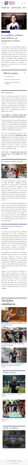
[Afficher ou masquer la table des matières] (21, 73)
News (3, 341)
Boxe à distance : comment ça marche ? (12, 79)
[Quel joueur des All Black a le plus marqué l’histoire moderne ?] (14, 384)
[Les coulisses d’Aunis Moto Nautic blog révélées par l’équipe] (14, 335)
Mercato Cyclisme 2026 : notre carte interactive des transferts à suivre (12, 419)
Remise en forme (14, 435)
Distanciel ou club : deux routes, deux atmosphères (12, 83)
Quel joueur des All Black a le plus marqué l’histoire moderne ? (12, 394)
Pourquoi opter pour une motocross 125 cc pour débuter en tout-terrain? (14, 153)
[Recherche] (22, 3)
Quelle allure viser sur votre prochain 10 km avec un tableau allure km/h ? (13, 364)
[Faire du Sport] (10, 3)
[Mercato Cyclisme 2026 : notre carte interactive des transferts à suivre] (14, 409)
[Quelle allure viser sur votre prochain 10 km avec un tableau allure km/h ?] (14, 355)
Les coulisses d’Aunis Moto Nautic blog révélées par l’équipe (12, 344)
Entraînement (5, 31)
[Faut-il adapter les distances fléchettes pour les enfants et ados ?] (14, 314)
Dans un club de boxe (9, 76)
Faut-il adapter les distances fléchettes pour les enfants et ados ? (13, 324)
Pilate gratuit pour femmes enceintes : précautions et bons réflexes (14, 439)
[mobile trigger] (2, 3)
